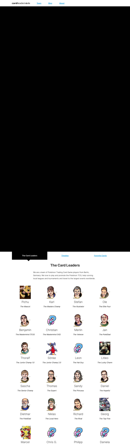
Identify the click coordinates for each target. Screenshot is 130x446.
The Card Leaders (29, 256)
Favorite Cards (100, 256)
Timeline (65, 256)
